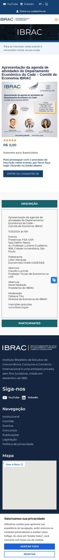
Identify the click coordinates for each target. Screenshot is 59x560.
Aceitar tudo (29, 546)
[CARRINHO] (46, 4)
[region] (29, 537)
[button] (56, 19)
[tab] (29, 204)
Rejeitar (29, 554)
